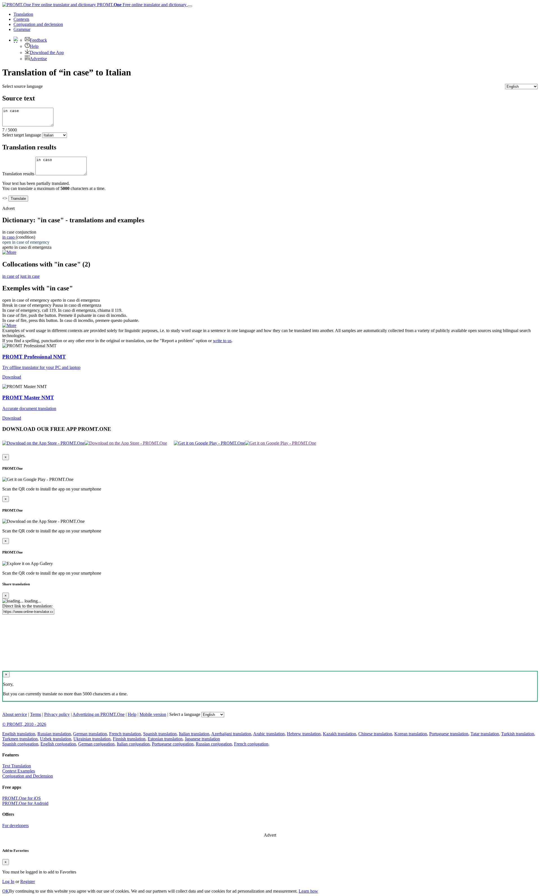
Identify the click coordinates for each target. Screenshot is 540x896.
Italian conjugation (133, 744)
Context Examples (18, 771)
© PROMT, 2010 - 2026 (24, 724)
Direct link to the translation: (27, 606)
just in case (30, 276)
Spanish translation (160, 733)
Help (34, 46)
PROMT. (141, 4)
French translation (125, 733)
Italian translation (194, 733)
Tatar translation (485, 733)
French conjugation (251, 744)
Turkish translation (517, 733)
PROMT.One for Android (25, 803)
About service (14, 714)
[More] (9, 325)
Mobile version (153, 714)
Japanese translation (202, 738)
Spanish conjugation (20, 744)
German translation (90, 733)
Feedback (38, 40)
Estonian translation (165, 738)
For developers (15, 825)
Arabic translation (269, 733)
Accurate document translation (29, 408)
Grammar (22, 29)
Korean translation (410, 733)
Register (27, 881)
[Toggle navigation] (190, 6)
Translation (23, 14)
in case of (10, 276)
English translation (18, 733)
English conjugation (58, 744)
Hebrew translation (304, 733)
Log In (8, 881)
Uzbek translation (55, 738)
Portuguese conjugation (173, 744)
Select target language (21, 135)
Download (11, 377)
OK (5, 891)
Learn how (308, 891)
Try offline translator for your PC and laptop (41, 367)
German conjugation (96, 744)
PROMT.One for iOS (21, 798)
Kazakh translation (339, 733)
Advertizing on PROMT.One (99, 714)
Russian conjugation (214, 744)
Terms (35, 714)
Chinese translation (375, 733)
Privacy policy (57, 714)
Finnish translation (129, 738)
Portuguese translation (448, 733)
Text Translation (16, 765)
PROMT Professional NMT (34, 357)
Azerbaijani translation (231, 733)
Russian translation (54, 733)
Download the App (47, 52)
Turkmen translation (20, 738)
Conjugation (38, 24)
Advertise (38, 58)
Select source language (22, 86)
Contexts (21, 19)
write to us (222, 340)
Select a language (184, 714)
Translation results (18, 173)
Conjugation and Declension (27, 776)
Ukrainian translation (92, 738)
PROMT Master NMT (28, 397)
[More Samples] (9, 252)
